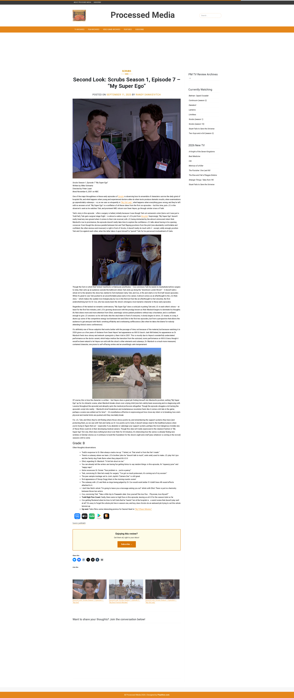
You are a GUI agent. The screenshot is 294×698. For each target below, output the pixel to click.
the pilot (144, 216)
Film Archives (93, 29)
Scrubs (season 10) (196, 124)
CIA (190, 161)
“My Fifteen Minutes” (143, 509)
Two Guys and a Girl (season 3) (201, 133)
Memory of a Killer (196, 166)
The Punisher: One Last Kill (199, 170)
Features (128, 29)
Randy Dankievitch (148, 94)
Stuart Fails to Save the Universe (201, 129)
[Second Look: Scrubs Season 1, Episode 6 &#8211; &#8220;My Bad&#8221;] (90, 589)
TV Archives (79, 29)
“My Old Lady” (126, 202)
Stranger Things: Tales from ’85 (201, 180)
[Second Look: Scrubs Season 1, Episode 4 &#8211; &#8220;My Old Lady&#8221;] (162, 589)
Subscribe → (126, 544)
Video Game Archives (111, 29)
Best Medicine (194, 156)
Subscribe (97, 2)
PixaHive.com (163, 695)
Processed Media (143, 15)
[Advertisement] (147, 51)
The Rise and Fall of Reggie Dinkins (203, 175)
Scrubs (126, 71)
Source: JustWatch (79, 523)
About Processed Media (82, 2)
